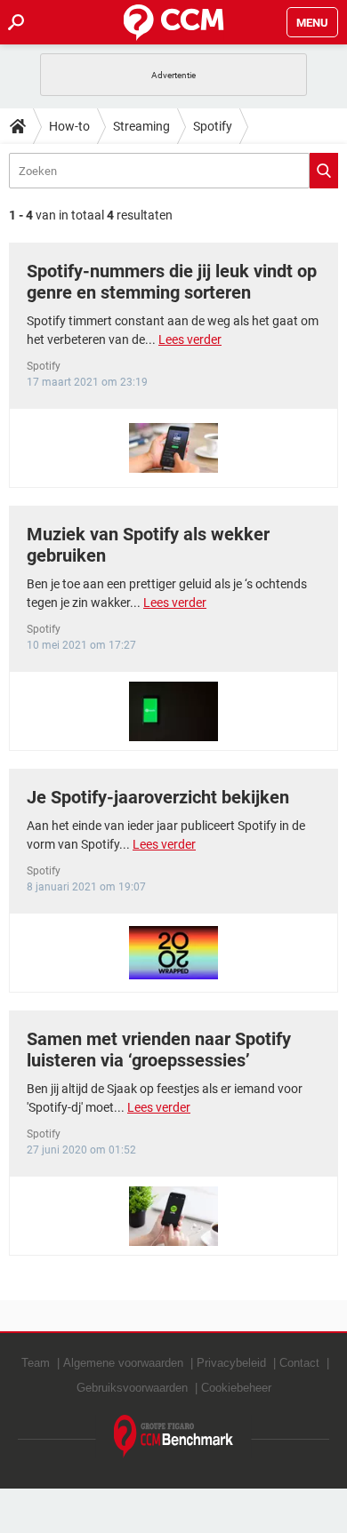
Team (35, 1362)
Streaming (141, 126)
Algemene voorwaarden (123, 1362)
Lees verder (190, 339)
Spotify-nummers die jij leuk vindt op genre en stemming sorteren (172, 281)
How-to (69, 126)
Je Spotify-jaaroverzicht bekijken (158, 797)
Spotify (212, 126)
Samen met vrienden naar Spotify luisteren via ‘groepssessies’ (159, 1049)
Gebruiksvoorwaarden (132, 1387)
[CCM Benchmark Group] (174, 1436)
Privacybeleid (231, 1362)
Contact (299, 1362)
